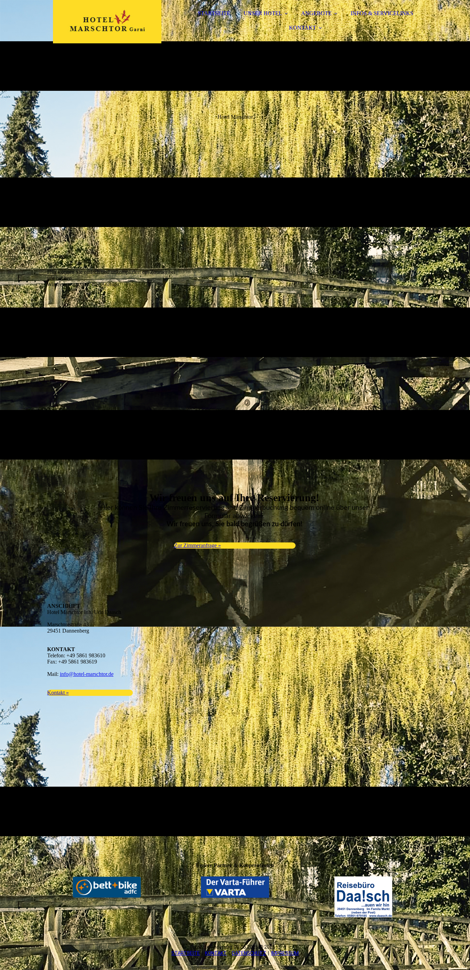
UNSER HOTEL (263, 13)
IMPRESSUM (285, 953)
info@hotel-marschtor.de (87, 674)
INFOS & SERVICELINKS (382, 13)
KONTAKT (302, 28)
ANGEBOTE (316, 13)
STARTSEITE (214, 13)
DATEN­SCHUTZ (249, 953)
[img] (107, 24)
